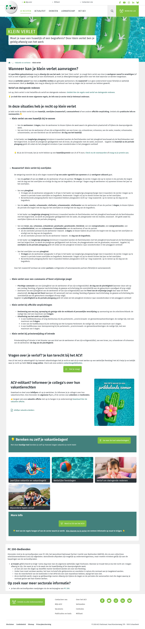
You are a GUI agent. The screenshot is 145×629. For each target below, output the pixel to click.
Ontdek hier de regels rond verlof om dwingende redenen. (91, 92)
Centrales (80, 609)
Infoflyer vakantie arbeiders (24, 410)
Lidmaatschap (68, 11)
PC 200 (66, 588)
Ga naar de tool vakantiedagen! (116, 440)
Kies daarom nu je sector (76, 531)
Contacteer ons (87, 2)
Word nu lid (130, 11)
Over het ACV (81, 599)
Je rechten (25, 11)
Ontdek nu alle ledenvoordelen (30, 602)
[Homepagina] (9, 63)
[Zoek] (112, 11)
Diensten (53, 11)
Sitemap (31, 624)
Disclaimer (10, 624)
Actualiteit (39, 11)
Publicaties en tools (63, 613)
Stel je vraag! (74, 369)
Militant (57, 2)
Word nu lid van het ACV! (74, 523)
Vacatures (59, 609)
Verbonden (80, 604)
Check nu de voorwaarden (96, 153)
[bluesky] (137, 2)
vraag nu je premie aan (118, 153)
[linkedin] (133, 2)
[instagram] (129, 2)
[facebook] (120, 2)
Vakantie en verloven (22, 63)
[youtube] (124, 2)
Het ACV (82, 11)
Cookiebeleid (21, 624)
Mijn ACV (29, 2)
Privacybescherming (43, 624)
